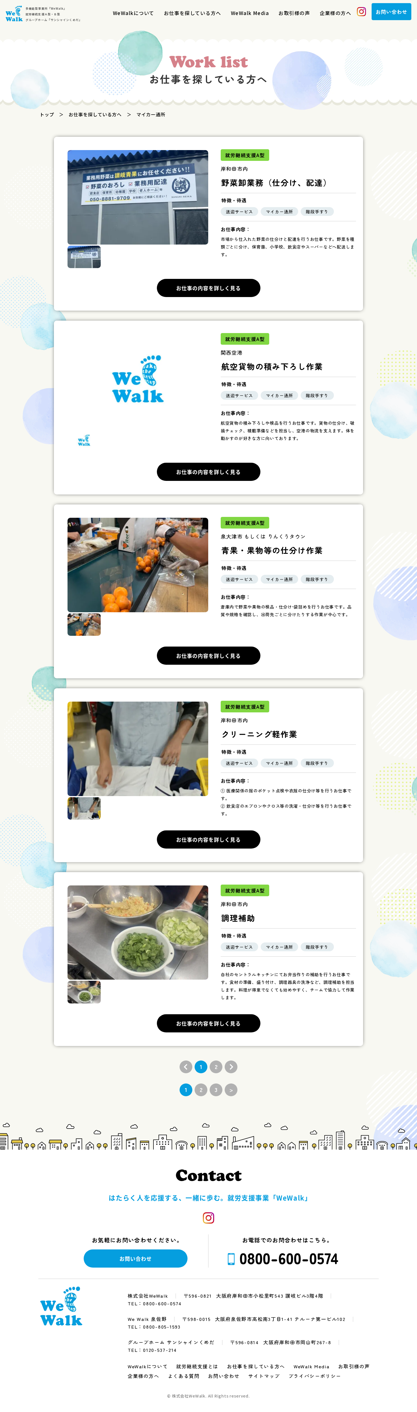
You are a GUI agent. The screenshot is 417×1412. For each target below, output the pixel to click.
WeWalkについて (133, 12)
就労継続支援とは (197, 1366)
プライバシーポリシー (314, 1375)
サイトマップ (264, 1375)
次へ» (231, 1066)
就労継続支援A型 (245, 155)
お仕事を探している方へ (192, 12)
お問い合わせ (224, 1375)
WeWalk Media (250, 12)
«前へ (186, 1066)
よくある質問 (184, 1375)
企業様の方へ (335, 12)
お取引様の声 (294, 12)
